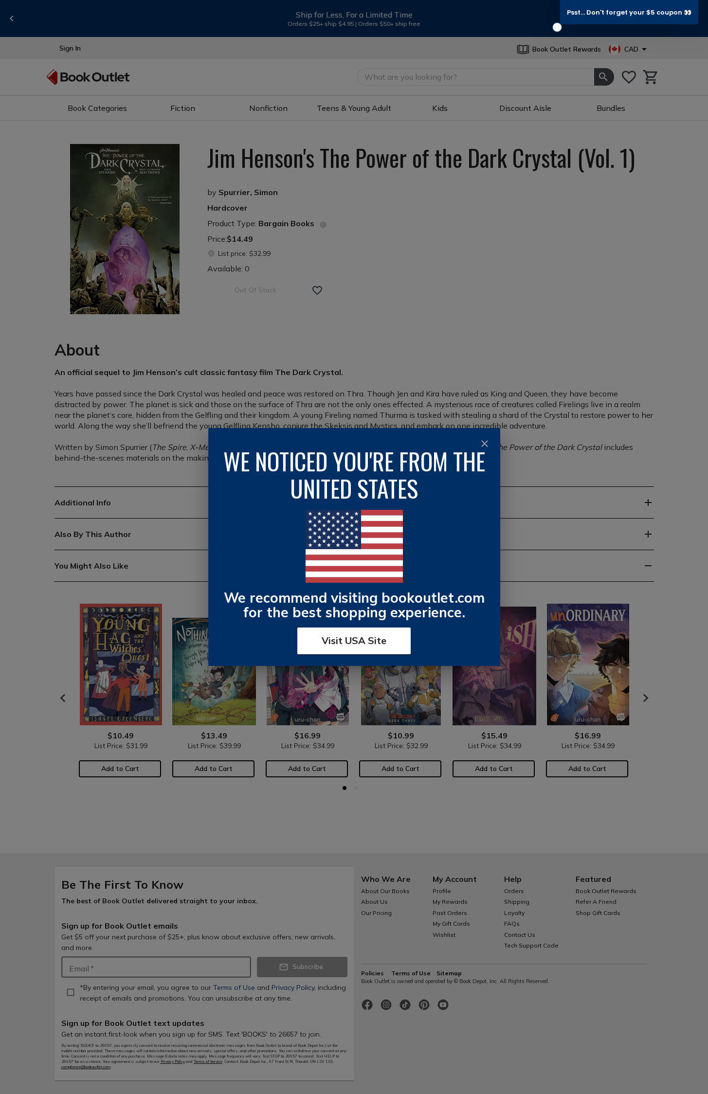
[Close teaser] (557, 27)
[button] (629, 12)
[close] (484, 443)
